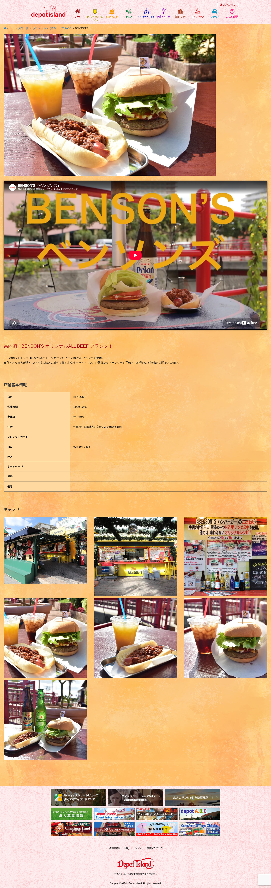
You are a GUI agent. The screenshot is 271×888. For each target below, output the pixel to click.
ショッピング (112, 16)
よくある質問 (232, 16)
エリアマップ (198, 16)
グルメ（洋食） (50, 28)
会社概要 (114, 848)
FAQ (126, 848)
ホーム (78, 16)
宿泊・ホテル (181, 16)
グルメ (129, 16)
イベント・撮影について (148, 848)
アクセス (215, 16)
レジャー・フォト (146, 16)
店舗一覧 (23, 28)
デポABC (66, 28)
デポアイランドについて (95, 18)
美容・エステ (163, 16)
